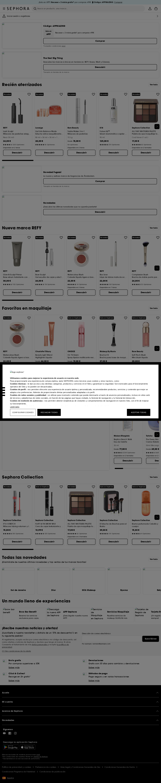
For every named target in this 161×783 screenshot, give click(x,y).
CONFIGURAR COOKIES (22, 412)
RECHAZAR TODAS (49, 412)
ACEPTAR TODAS (138, 412)
